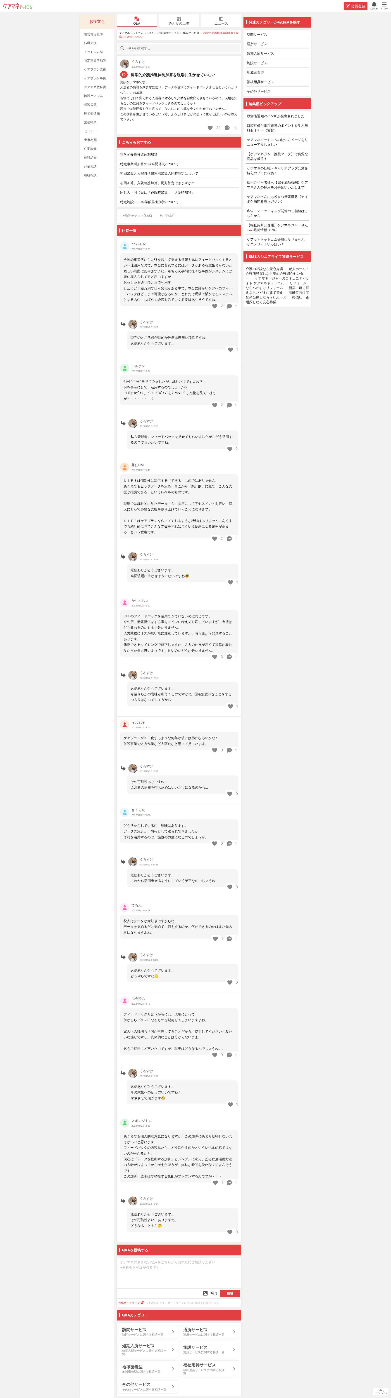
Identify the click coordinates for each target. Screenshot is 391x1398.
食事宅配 (90, 140)
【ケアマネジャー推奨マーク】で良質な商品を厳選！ (277, 156)
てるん (136, 905)
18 (234, 128)
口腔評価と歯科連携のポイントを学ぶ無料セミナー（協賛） (277, 127)
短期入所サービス (260, 53)
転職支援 (90, 43)
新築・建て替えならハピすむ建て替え (277, 290)
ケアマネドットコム (17, 6)
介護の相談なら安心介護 (264, 269)
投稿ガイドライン (129, 1302)
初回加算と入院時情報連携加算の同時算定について (159, 173)
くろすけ (138, 61)
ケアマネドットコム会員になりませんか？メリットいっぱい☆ (276, 241)
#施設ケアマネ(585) (137, 216)
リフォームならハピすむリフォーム (276, 285)
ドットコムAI (93, 52)
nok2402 (138, 244)
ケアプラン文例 (95, 69)
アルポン (138, 366)
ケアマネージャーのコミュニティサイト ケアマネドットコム (277, 280)
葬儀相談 (90, 166)
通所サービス (257, 44)
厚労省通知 (92, 113)
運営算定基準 (93, 34)
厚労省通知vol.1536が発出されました (275, 116)
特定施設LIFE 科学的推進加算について (149, 202)
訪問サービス (257, 34)
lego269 (138, 722)
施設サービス (191, 33)
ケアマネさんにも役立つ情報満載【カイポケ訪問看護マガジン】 (277, 199)
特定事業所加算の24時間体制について (149, 164)
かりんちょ (139, 600)
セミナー (90, 131)
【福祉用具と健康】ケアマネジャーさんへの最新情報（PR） (277, 227)
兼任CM (137, 465)
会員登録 (358, 6)
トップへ (381, 1393)
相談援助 (90, 104)
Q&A (136, 23)
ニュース (221, 23)
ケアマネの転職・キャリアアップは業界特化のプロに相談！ (277, 170)
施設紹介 (90, 157)
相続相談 (90, 175)
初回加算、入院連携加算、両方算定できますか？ (157, 183)
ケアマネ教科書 (95, 87)
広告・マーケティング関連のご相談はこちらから (277, 213)
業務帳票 (90, 122)
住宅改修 (90, 148)
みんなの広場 (179, 23)
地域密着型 (255, 72)
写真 (214, 1293)
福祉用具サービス (260, 82)
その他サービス (259, 91)
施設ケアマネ (93, 96)
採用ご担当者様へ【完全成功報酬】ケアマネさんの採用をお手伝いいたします (277, 184)
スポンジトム (141, 1120)
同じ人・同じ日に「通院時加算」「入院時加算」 (157, 192)
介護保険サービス (168, 33)
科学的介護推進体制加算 (138, 154)
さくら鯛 (138, 810)
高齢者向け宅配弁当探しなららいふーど (277, 294)
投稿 (230, 1293)
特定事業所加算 (95, 60)
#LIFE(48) (167, 216)
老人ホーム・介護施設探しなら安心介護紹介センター (277, 273)
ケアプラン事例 (95, 78)
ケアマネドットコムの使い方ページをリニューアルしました (277, 142)
